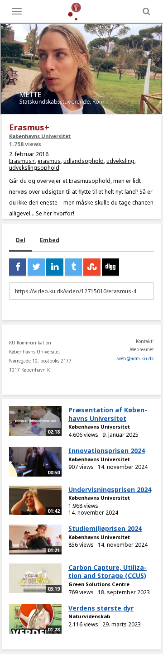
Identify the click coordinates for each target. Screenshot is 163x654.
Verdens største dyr (101, 608)
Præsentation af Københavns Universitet (107, 414)
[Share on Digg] (110, 267)
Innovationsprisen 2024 (106, 450)
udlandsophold (83, 161)
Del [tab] (20, 240)
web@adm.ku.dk (135, 358)
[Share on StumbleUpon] (92, 267)
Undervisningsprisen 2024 (109, 489)
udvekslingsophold (34, 168)
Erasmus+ (22, 161)
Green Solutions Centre (98, 584)
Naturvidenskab (89, 616)
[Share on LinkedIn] (54, 267)
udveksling (120, 161)
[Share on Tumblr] (73, 267)
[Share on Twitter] (36, 267)
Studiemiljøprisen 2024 (105, 528)
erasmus (49, 161)
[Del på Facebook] (17, 267)
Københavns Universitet (40, 136)
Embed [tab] (49, 240)
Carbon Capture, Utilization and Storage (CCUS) (107, 571)
